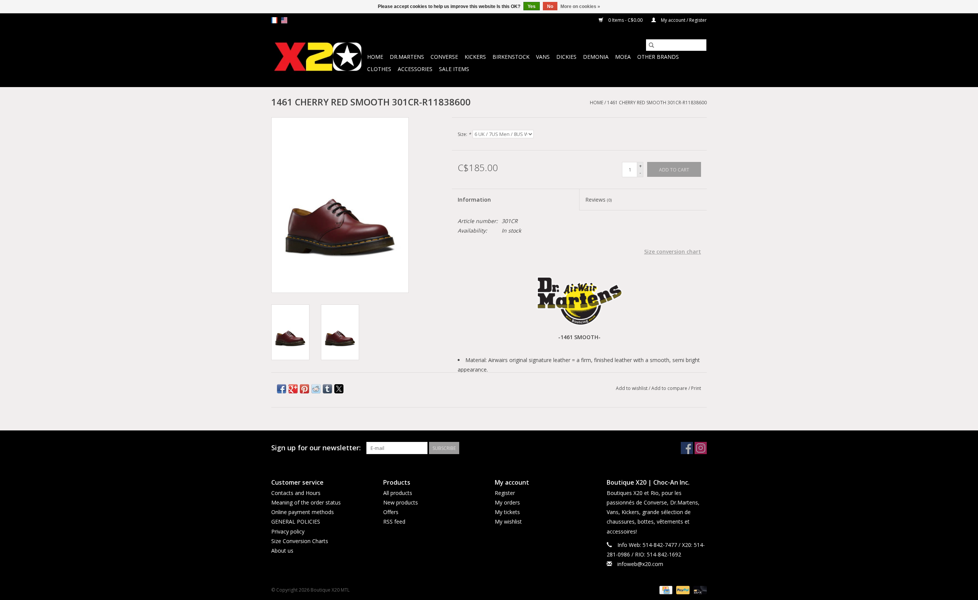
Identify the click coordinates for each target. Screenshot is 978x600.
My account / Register (683, 20)
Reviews (598, 199)
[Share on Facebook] (281, 388)
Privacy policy (287, 531)
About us (282, 550)
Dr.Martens (407, 56)
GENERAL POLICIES (295, 521)
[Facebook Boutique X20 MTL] (687, 448)
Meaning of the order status (306, 502)
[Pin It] (304, 388)
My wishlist (508, 521)
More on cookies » (580, 6)
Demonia (596, 56)
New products (400, 502)
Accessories (415, 69)
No (550, 6)
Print (696, 388)
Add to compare (669, 388)
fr (274, 20)
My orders (507, 502)
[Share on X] (338, 388)
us (284, 20)
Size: (464, 134)
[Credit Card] (665, 590)
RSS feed (394, 521)
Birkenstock (510, 56)
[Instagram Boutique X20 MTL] (701, 448)
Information (474, 199)
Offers (390, 512)
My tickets (507, 512)
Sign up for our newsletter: (316, 448)
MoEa (623, 56)
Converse (444, 56)
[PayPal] (682, 590)
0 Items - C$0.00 (625, 20)
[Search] (651, 45)
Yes (532, 6)
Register (505, 492)
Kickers (475, 56)
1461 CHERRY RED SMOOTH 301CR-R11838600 (657, 102)
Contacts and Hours (296, 492)
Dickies (566, 56)
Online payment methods (302, 512)
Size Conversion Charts (299, 541)
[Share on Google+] (293, 388)
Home (375, 56)
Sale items (454, 69)
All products (397, 492)
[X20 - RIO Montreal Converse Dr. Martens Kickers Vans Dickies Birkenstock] (318, 57)
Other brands (658, 56)
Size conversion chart (672, 251)
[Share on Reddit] (316, 388)
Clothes (379, 69)
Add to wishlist (632, 388)
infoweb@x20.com (640, 564)
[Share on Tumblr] (327, 388)
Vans (543, 56)
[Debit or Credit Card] (699, 590)
